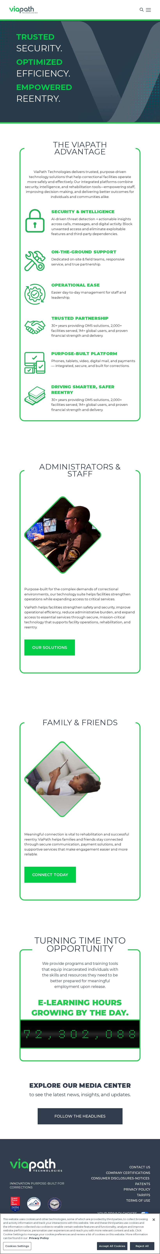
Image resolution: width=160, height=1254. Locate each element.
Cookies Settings (17, 1246)
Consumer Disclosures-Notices (120, 1178)
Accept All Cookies (112, 1246)
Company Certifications (128, 1173)
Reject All (142, 1246)
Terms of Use (138, 1200)
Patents (142, 1184)
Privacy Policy (137, 1189)
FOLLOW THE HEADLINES (80, 1116)
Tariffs (143, 1195)
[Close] (153, 1219)
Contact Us (139, 1167)
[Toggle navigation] (148, 10)
